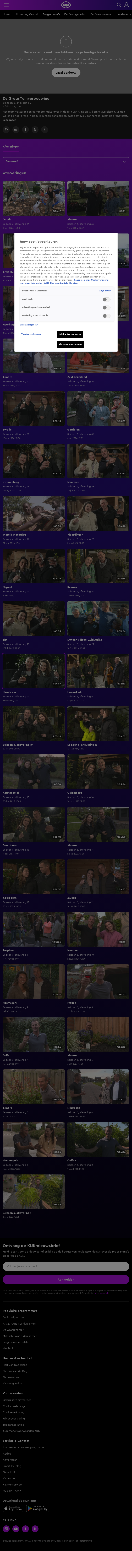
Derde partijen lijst (29, 325)
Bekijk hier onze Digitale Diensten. (60, 283)
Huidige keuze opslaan (70, 334)
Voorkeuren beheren (31, 334)
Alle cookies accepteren (70, 344)
